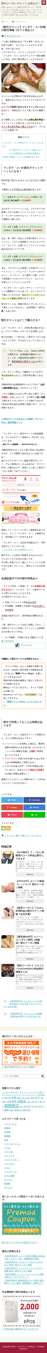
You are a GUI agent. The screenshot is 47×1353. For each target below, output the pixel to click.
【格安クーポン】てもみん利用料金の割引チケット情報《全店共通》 (30, 910)
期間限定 (11, 1106)
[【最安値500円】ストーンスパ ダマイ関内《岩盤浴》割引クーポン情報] (7, 941)
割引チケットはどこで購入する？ (26, 150)
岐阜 (14, 1101)
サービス (8, 1188)
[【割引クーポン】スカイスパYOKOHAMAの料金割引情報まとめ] (7, 970)
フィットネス (25, 1095)
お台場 (12, 1092)
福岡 (6, 1110)
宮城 (41, 1098)
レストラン (9, 1164)
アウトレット (23, 1092)
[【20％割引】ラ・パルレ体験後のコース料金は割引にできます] (7, 857)
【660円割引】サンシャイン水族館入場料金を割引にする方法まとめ (26, 1015)
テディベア (17, 1095)
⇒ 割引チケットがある (12, 419)
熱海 (36, 1106)
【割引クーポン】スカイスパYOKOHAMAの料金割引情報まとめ (30, 968)
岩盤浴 (21, 1101)
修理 (9, 1098)
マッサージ (36, 835)
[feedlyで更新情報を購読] (3, 828)
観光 (20, 1110)
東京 (18, 835)
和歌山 (23, 1098)
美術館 (11, 1110)
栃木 (21, 1106)
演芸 (32, 1106)
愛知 (32, 1102)
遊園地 (7, 1128)
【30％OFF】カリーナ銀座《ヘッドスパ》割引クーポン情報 (30, 884)
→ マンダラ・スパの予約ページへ (17, 550)
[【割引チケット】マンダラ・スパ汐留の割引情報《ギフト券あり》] (34, 807)
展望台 (4, 1102)
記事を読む (30, 874)
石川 (40, 1106)
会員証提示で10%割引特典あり (25, 153)
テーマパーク (10, 1124)
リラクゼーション (12, 36)
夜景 (32, 1098)
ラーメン (33, 1095)
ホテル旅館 (9, 1176)
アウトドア (9, 1156)
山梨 (9, 1101)
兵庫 (13, 1097)
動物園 (7, 1136)
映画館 (7, 1184)
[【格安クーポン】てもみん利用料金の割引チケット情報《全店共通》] (7, 912)
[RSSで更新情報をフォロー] (8, 828)
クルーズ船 (37, 1092)
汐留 (23, 835)
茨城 (16, 1110)
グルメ (7, 1168)
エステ (31, 1092)
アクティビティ (11, 1160)
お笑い (17, 1092)
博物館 (19, 1098)
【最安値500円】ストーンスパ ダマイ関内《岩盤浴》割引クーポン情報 (29, 939)
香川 (29, 1110)
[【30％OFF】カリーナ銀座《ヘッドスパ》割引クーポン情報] (7, 886)
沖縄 (25, 1106)
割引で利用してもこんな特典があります (21, 157)
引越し (29, 1102)
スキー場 (8, 1152)
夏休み (28, 1098)
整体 (41, 1102)
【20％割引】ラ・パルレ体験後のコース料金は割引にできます (30, 855)
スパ (28, 835)
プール (7, 1148)
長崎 (24, 1110)
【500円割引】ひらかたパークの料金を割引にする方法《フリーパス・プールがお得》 (23, 1004)
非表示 (25, 137)
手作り (37, 1102)
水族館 (7, 1132)
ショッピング (10, 1172)
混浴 (29, 1106)
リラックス (9, 835)
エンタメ (8, 1179)
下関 (38, 1095)
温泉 (6, 1140)
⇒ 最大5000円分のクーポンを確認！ (19, 1067)
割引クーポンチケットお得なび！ (20, 3)
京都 (5, 1098)
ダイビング (9, 1095)
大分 (37, 1097)
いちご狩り (5, 1092)
